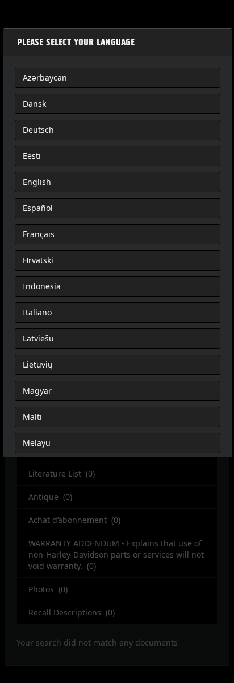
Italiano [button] (37, 312)
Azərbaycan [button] (45, 77)
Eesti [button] (32, 155)
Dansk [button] (34, 103)
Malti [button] (32, 416)
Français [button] (39, 234)
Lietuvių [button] (38, 364)
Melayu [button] (37, 442)
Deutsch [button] (38, 129)
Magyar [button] (37, 390)
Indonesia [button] (42, 286)
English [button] (37, 181)
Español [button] (38, 208)
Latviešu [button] (38, 338)
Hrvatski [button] (38, 260)
